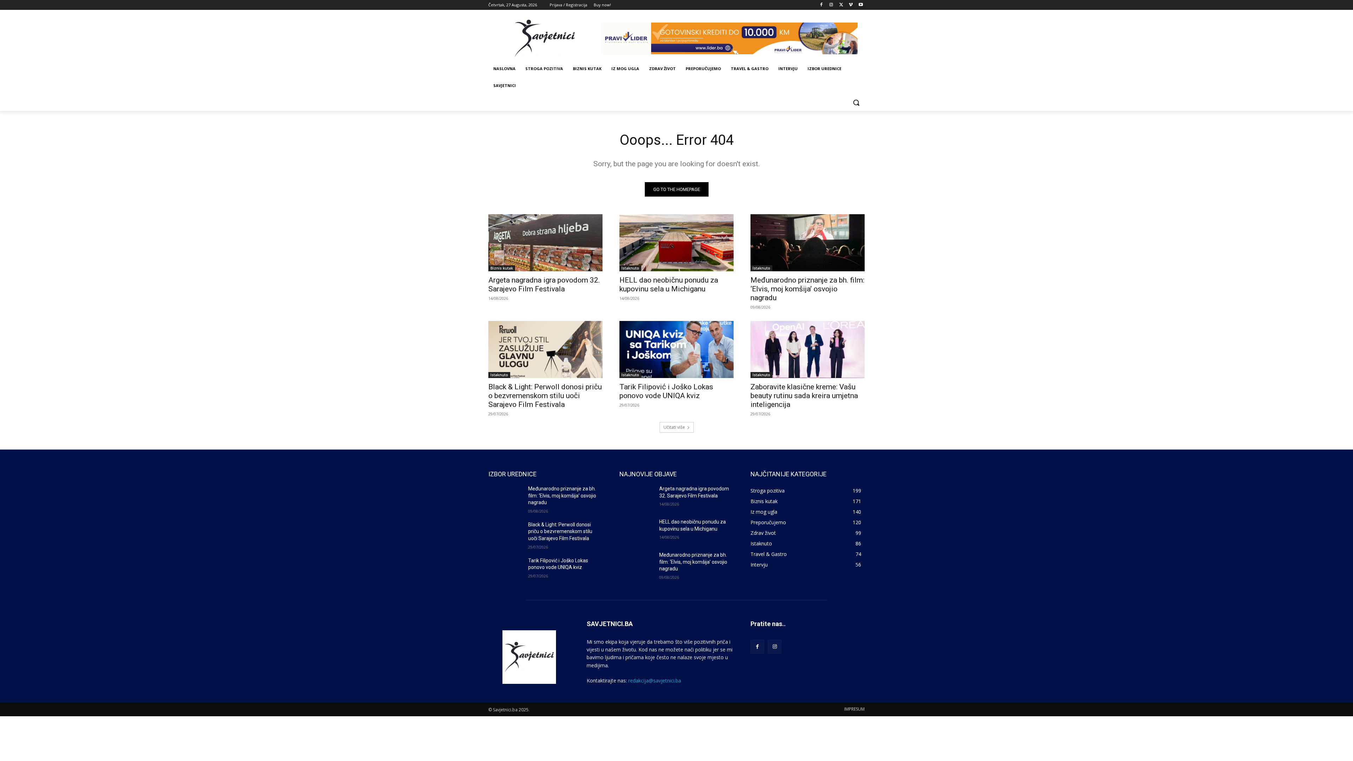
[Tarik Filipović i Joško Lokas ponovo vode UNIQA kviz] (676, 349)
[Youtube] (861, 5)
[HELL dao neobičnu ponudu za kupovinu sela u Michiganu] (676, 242)
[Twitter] (841, 5)
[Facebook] (821, 5)
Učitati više (674, 427)
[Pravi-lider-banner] (733, 38)
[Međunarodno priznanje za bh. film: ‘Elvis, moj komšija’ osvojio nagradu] (807, 242)
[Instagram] (831, 5)
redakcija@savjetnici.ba (654, 680)
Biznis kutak (501, 268)
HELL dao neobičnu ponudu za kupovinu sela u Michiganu (668, 284)
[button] (856, 102)
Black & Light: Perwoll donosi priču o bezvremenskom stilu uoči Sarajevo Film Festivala (545, 396)
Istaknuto (630, 268)
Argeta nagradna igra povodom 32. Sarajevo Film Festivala (544, 284)
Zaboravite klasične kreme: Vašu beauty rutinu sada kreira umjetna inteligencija (804, 396)
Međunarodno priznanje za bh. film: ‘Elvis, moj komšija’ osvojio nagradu (807, 289)
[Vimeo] (851, 5)
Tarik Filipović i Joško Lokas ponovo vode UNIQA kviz (666, 391)
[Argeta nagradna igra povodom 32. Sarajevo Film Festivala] (545, 242)
